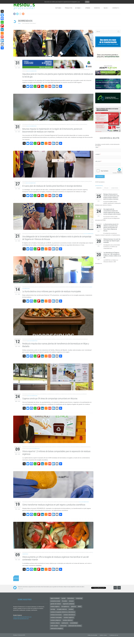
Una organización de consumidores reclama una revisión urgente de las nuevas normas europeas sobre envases (112, 211)
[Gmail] (2, 37)
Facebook (14, 14)
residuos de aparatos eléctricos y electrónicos (63, 612)
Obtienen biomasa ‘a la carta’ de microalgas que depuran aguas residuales (111, 240)
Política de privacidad (92, 635)
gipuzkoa (63, 69)
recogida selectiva (66, 447)
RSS (23, 14)
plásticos (73, 606)
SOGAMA (81, 233)
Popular (106, 188)
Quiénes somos (103, 635)
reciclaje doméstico (60, 181)
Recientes (99, 188)
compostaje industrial (47, 233)
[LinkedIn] (2, 29)
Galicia (57, 233)
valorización (63, 625)
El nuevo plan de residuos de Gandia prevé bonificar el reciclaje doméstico (52, 186)
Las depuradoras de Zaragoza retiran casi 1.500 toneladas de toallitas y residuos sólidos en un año (112, 255)
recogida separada (75, 447)
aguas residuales (55, 598)
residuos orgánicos (71, 69)
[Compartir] (2, 48)
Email (97, 147)
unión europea (54, 625)
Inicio (19, 23)
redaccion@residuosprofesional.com (22, 617)
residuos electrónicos (69, 614)
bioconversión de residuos (46, 124)
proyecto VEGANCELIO (64, 502)
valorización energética (57, 628)
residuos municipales (70, 181)
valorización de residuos (74, 625)
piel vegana (44, 502)
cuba (54, 233)
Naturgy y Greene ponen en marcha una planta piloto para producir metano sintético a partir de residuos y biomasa (111, 196)
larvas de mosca (75, 124)
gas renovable (57, 69)
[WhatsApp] (2, 22)
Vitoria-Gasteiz (26, 448)
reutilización (65, 623)
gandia (53, 181)
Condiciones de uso (113, 635)
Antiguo (16, 578)
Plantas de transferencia (66, 339)
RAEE (79, 606)
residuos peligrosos (56, 620)
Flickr (20, 14)
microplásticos (65, 606)
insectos (69, 124)
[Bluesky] (2, 15)
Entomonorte (63, 124)
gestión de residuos (64, 233)
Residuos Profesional (29, 69)
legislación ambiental (68, 603)
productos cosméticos (53, 502)
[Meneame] (2, 33)
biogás (36, 69)
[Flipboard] (2, 26)
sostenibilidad (73, 623)
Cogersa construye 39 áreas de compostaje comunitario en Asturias (49, 398)
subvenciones (78, 287)
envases (71, 601)
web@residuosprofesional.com (21, 618)
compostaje (79, 598)
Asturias (37, 124)
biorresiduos (50, 69)
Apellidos (98, 161)
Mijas (58, 339)
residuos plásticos (67, 620)
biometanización (43, 69)
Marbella (54, 339)
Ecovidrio (64, 601)
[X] (2, 11)
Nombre (98, 154)
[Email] (2, 44)
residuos (71, 609)
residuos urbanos (80, 181)
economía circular (55, 601)
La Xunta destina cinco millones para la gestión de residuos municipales (51, 291)
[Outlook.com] (2, 40)
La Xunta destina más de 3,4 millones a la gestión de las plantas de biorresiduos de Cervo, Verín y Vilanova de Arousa (110, 227)
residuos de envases (56, 614)
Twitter (17, 14)
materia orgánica (56, 447)
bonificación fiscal (46, 181)
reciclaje (79, 394)
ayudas (36, 287)
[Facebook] (2, 18)
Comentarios (114, 188)
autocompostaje (44, 394)
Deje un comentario (32, 71)
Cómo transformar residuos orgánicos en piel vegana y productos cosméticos (53, 505)
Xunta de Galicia (86, 287)
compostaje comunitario (61, 394)
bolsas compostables (47, 447)
